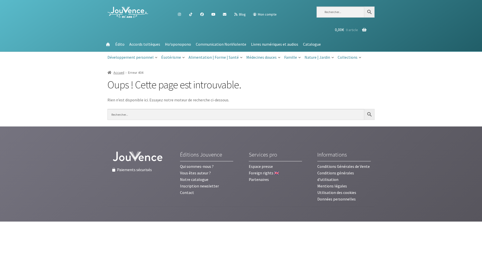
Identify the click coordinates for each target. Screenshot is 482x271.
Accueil (118, 72)
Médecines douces (261, 57)
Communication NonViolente (221, 44)
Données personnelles (336, 198)
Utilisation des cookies (336, 192)
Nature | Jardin (317, 57)
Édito (120, 44)
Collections (347, 57)
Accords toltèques (144, 44)
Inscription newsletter (199, 185)
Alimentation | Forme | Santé (214, 57)
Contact (187, 192)
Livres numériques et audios (274, 44)
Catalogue (312, 44)
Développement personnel (130, 57)
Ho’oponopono (178, 44)
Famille (290, 57)
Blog (242, 14)
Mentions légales (332, 185)
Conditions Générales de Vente (343, 166)
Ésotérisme (171, 57)
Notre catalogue (194, 179)
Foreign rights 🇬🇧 (264, 172)
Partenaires (259, 179)
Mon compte (267, 14)
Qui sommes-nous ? (197, 166)
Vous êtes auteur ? (195, 172)
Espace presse (261, 166)
